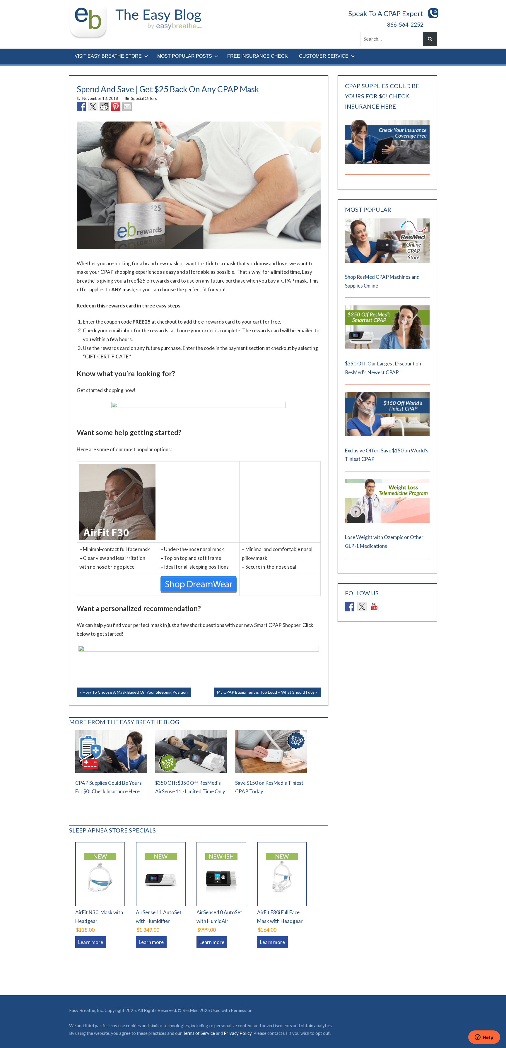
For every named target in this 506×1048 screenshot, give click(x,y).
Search (430, 39)
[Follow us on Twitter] (362, 606)
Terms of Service (199, 1033)
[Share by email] (127, 106)
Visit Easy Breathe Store (108, 56)
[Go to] (387, 261)
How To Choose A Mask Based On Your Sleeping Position (135, 693)
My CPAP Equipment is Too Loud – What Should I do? (265, 693)
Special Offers (144, 98)
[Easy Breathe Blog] (156, 7)
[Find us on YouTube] (374, 606)
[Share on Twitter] (93, 106)
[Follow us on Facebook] (349, 606)
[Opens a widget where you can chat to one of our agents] (484, 1037)
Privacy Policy (238, 1033)
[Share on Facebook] (81, 106)
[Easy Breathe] (90, 7)
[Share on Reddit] (104, 106)
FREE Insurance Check (257, 56)
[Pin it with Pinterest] (115, 106)
